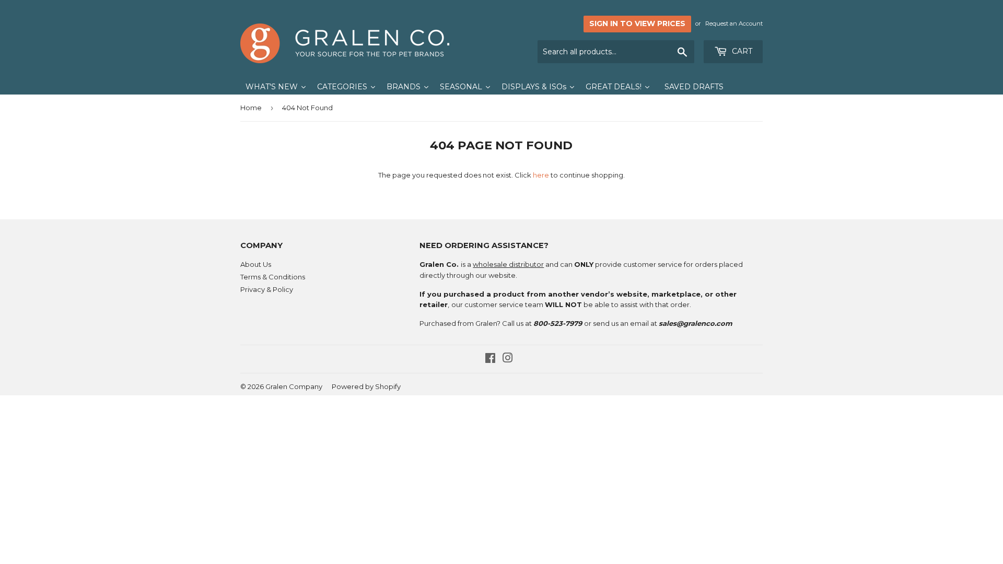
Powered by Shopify (366, 386)
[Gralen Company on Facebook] (490, 359)
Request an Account (734, 23)
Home (251, 107)
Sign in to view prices (637, 23)
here (541, 175)
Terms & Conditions (272, 277)
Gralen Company (293, 386)
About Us (255, 264)
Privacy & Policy (266, 289)
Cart (741, 51)
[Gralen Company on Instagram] (508, 359)
